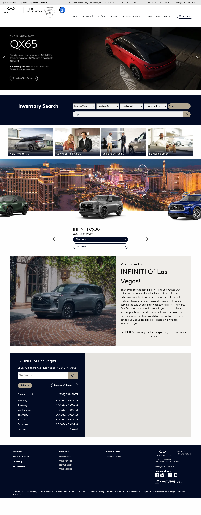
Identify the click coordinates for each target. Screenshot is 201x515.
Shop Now (81, 239)
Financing (17, 461)
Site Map (83, 491)
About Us (17, 451)
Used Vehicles (65, 461)
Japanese (33, 3)
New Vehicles (65, 457)
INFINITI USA (19, 466)
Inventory (64, 451)
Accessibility (31, 491)
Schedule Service (113, 457)
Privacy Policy (46, 491)
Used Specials (65, 469)
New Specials (65, 465)
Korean (44, 3)
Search (172, 106)
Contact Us (18, 491)
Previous (4, 58)
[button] (9, 3)
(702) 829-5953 (68, 394)
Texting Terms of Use (66, 491)
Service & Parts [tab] (63, 385)
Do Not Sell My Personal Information (107, 491)
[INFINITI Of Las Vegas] (22, 9)
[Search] (187, 114)
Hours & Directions (21, 456)
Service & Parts (113, 451)
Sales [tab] (23, 385)
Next (197, 58)
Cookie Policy (133, 491)
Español (23, 3)
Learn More (82, 246)
